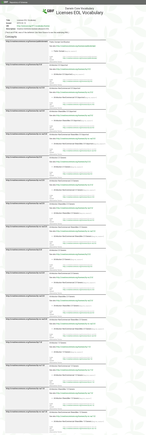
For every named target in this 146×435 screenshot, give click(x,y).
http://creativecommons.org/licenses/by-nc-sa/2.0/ (76, 324)
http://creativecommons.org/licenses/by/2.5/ (73, 162)
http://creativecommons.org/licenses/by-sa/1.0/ (74, 393)
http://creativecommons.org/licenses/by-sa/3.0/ (74, 115)
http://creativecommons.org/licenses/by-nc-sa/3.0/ (76, 139)
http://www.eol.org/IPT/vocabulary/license (33, 26)
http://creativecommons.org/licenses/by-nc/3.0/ (74, 92)
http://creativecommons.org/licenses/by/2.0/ (73, 254)
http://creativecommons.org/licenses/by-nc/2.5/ (74, 185)
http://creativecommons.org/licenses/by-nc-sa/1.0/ (76, 416)
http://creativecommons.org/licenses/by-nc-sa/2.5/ (76, 231)
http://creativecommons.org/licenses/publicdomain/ (76, 46)
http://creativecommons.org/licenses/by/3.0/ (73, 69)
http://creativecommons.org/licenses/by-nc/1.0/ (74, 370)
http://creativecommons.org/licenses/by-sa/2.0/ (74, 301)
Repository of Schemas (18, 2)
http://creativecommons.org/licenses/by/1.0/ (73, 347)
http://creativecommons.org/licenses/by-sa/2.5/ (74, 208)
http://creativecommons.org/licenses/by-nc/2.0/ (74, 277)
